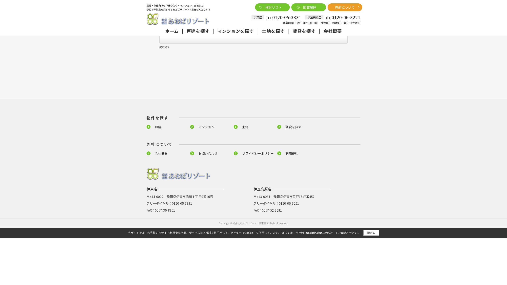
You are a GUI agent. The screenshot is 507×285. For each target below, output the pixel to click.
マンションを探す (235, 31)
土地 (245, 126)
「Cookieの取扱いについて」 (319, 233)
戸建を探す (198, 31)
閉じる (371, 232)
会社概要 (333, 31)
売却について (345, 7)
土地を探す (273, 31)
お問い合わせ (207, 153)
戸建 (158, 126)
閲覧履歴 (309, 7)
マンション (206, 126)
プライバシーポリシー (258, 153)
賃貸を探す (304, 31)
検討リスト (273, 7)
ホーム (172, 31)
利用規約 (292, 153)
